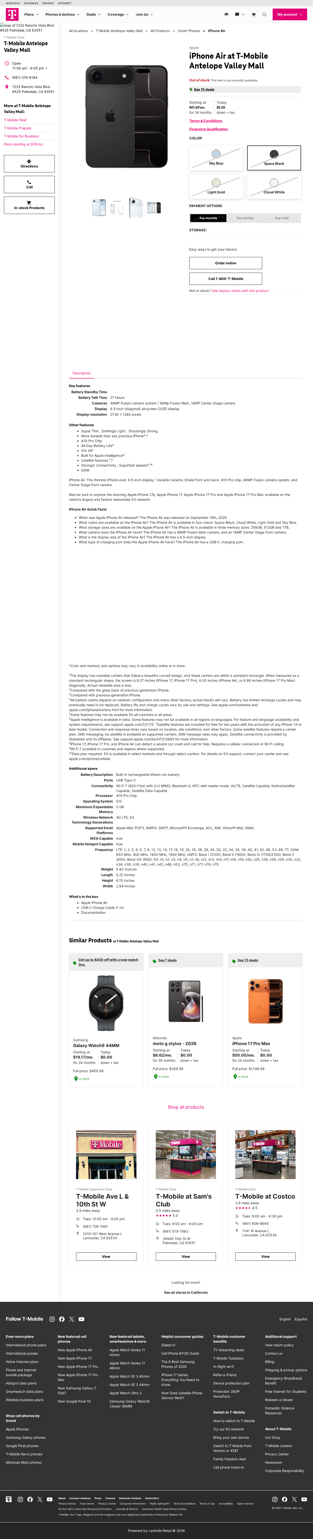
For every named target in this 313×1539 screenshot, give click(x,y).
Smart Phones (189, 31)
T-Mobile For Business (21, 136)
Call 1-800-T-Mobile (225, 279)
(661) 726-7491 (95, 1226)
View (106, 1256)
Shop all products (186, 1107)
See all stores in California (186, 1292)
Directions (29, 163)
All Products (160, 31)
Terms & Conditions (205, 121)
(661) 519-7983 (175, 1231)
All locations (78, 31)
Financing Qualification (208, 129)
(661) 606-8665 (255, 1223)
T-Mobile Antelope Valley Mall (119, 31)
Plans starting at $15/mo (23, 144)
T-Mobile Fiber (15, 120)
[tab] (81, 373)
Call (29, 184)
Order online (225, 263)
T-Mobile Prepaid (17, 128)
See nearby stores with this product (240, 291)
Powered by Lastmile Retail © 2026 (156, 1530)
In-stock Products (29, 205)
